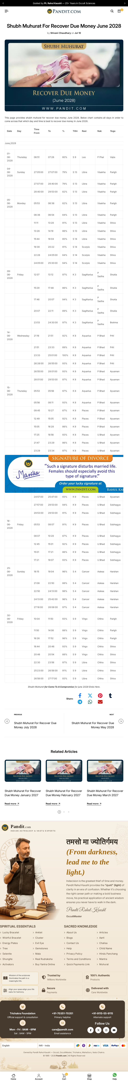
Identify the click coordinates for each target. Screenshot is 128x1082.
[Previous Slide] (3, 3)
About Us (71, 932)
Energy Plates (10, 943)
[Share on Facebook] (80, 695)
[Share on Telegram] (80, 701)
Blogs (69, 937)
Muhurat (104, 964)
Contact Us (72, 943)
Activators (8, 964)
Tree (5, 948)
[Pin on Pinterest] (100, 695)
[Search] (112, 11)
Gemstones (41, 948)
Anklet (38, 932)
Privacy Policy (74, 953)
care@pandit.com (62, 1029)
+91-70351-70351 (62, 1013)
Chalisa (103, 943)
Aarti (101, 937)
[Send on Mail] (100, 701)
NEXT (112, 714)
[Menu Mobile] (8, 11)
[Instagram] (106, 1030)
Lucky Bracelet (10, 932)
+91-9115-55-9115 (102, 1013)
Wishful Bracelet (11, 937)
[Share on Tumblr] (110, 695)
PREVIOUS (18, 714)
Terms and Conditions (78, 959)
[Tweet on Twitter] (90, 695)
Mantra (103, 959)
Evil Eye (39, 943)
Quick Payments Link (78, 964)
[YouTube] (114, 1030)
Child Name (105, 948)
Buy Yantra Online (45, 964)
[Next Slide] (124, 3)
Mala (38, 953)
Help (69, 948)
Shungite (7, 959)
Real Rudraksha (43, 959)
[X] (98, 1030)
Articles (103, 932)
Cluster (39, 937)
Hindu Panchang (108, 953)
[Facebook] (90, 1030)
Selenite (7, 953)
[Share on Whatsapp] (90, 701)
